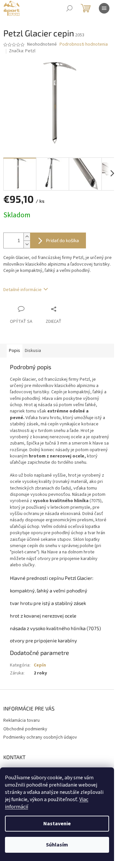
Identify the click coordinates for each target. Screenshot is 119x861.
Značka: (22, 51)
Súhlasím (57, 844)
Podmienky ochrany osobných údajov (40, 737)
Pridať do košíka (62, 240)
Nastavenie (57, 823)
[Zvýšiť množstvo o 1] (26, 236)
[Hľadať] (69, 8)
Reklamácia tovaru (21, 720)
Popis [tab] (14, 350)
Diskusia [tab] (33, 350)
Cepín (40, 665)
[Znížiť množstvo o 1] (26, 244)
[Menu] (104, 8)
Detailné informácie (22, 289)
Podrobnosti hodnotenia (84, 44)
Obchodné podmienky (25, 729)
